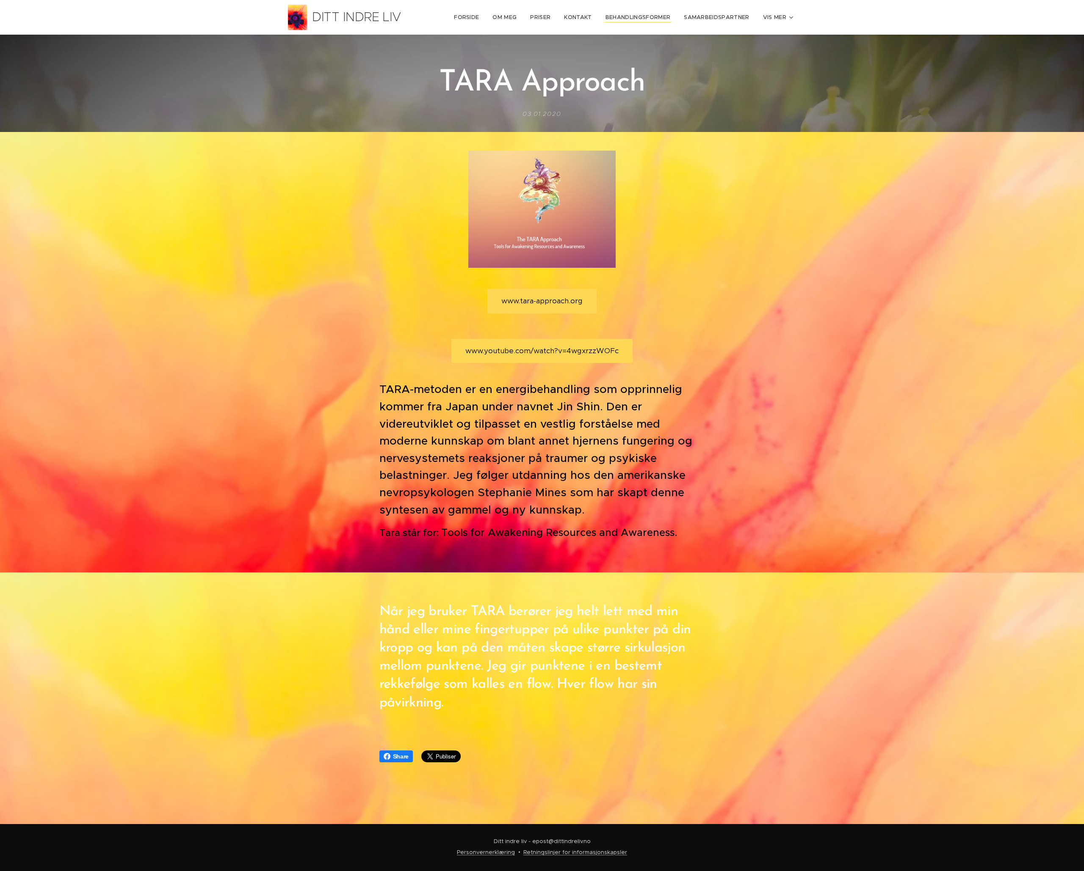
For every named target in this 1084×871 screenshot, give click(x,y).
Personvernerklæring (486, 852)
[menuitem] (469, 17)
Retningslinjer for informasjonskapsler (575, 852)
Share (401, 756)
